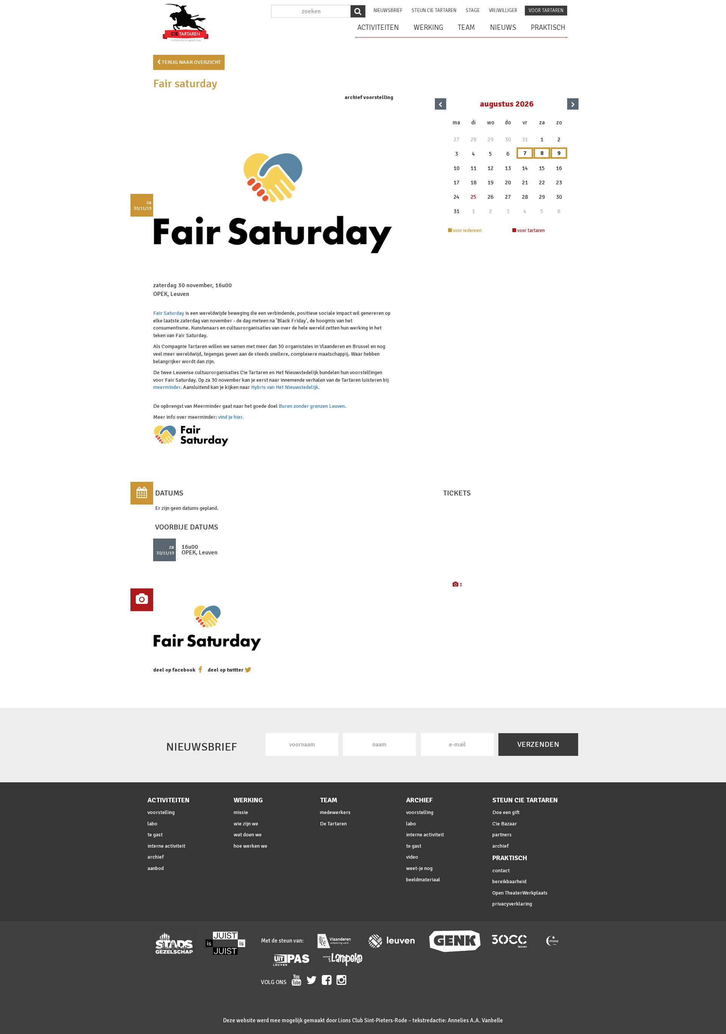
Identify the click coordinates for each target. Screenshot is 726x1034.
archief (155, 857)
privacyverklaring (512, 904)
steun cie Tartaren (433, 11)
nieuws (503, 27)
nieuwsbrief (388, 11)
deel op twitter (226, 670)
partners (502, 834)
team (466, 27)
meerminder (166, 387)
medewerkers (335, 812)
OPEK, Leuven (171, 294)
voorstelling (161, 812)
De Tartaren (333, 823)
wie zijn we (246, 823)
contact (501, 870)
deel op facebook (174, 670)
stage (472, 11)
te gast (155, 834)
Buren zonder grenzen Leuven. (312, 406)
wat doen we (248, 834)
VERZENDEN (538, 744)
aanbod (155, 868)
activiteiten (378, 27)
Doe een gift (506, 812)
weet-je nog (419, 868)
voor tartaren (546, 11)
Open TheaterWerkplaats (520, 893)
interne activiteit (166, 846)
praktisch (548, 27)
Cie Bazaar (504, 823)
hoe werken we (250, 846)
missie (241, 812)
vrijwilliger (503, 11)
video (412, 857)
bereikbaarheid (509, 881)
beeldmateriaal (423, 879)
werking (428, 27)
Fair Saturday (168, 313)
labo (152, 823)
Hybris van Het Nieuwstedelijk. (285, 387)
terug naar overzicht (191, 62)
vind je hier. (231, 417)
